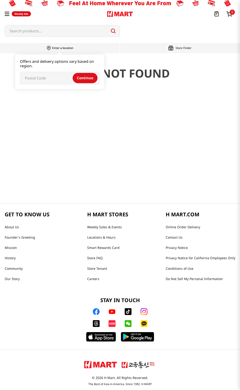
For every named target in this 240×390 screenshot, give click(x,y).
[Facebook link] (96, 311)
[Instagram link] (144, 311)
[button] (7, 14)
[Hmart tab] (100, 364)
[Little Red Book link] (112, 323)
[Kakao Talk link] (144, 323)
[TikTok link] (128, 311)
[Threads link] (96, 323)
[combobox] (62, 31)
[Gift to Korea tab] (138, 364)
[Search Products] (113, 31)
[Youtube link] (112, 311)
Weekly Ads (21, 13)
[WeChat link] (128, 323)
